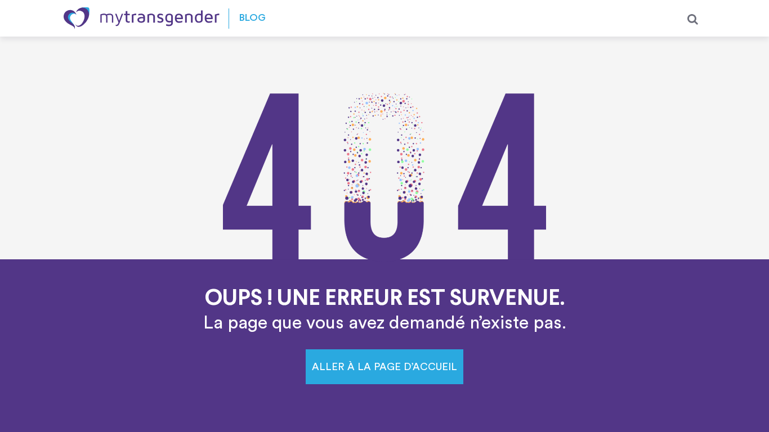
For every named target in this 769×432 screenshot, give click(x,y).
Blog (252, 18)
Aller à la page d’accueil (384, 367)
